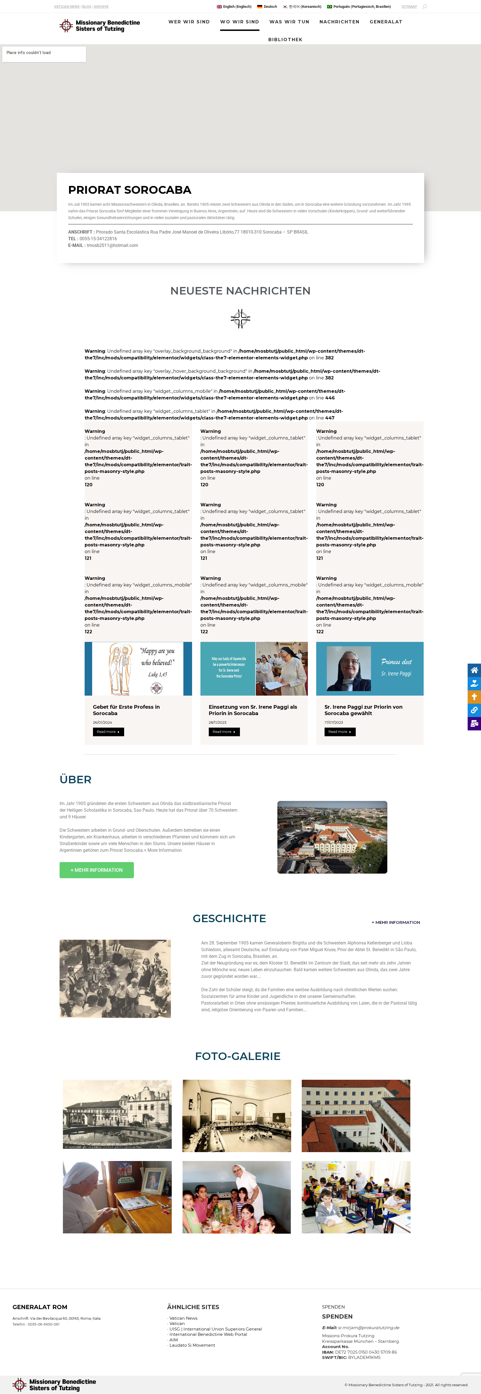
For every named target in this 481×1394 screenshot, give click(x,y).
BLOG (86, 6)
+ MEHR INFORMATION (396, 922)
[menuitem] (234, 6)
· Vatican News (182, 1318)
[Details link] (138, 668)
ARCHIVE (101, 6)
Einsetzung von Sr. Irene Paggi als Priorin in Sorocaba (253, 710)
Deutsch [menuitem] (270, 6)
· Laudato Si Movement (191, 1345)
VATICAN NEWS (67, 6)
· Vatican (176, 1323)
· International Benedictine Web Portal (207, 1334)
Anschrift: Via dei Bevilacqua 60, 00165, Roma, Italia (56, 1318)
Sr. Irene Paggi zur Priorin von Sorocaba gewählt (364, 710)
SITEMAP (409, 6)
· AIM (172, 1340)
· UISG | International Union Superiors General (214, 1329)
